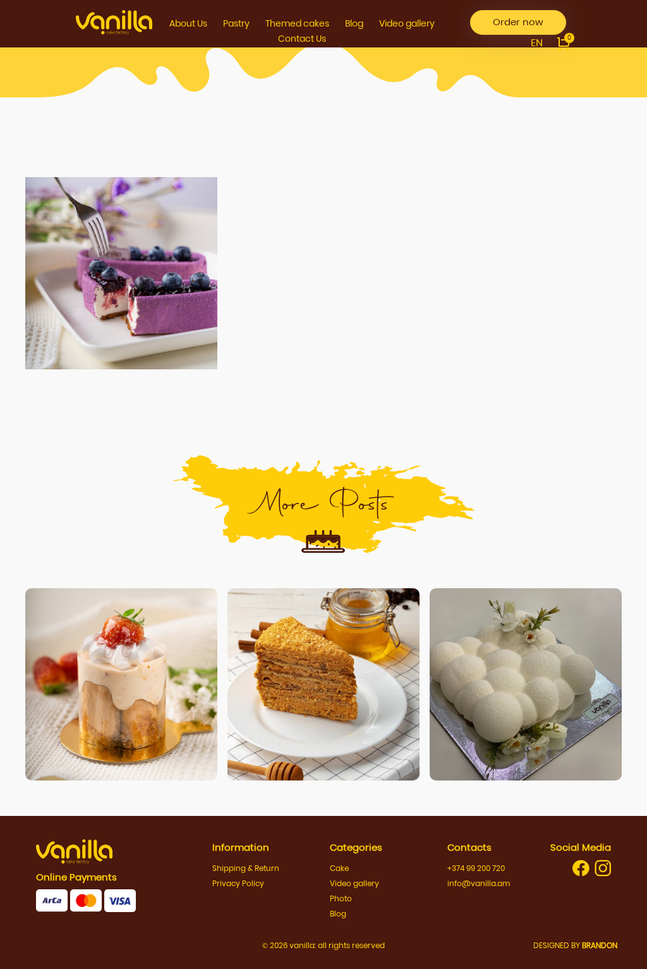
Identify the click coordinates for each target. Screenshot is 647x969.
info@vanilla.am (478, 883)
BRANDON (599, 945)
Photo (341, 898)
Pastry (236, 23)
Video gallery (407, 23)
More (121, 689)
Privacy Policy (238, 883)
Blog (354, 23)
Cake (339, 868)
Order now (518, 21)
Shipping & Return (245, 868)
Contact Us (302, 38)
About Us (188, 23)
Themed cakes (297, 23)
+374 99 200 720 (476, 868)
